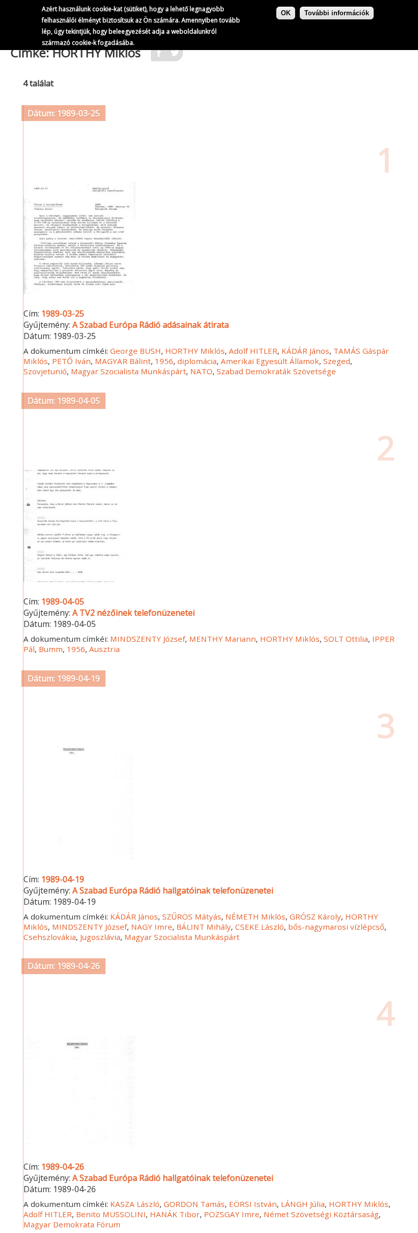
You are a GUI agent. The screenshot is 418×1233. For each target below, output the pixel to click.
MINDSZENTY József (147, 639)
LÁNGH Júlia (303, 1204)
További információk (336, 13)
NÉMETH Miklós (255, 916)
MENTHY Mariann (222, 639)
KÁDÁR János (305, 351)
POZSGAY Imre (231, 1214)
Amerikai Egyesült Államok (270, 361)
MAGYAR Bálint (123, 361)
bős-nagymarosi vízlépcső (336, 927)
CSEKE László (259, 927)
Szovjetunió (45, 371)
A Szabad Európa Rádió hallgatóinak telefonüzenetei (172, 890)
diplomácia (197, 361)
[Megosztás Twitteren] (175, 55)
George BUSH (135, 351)
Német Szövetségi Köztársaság (321, 1214)
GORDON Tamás (194, 1204)
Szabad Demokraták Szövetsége (276, 371)
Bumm (51, 649)
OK (286, 13)
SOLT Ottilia (346, 639)
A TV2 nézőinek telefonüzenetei (133, 612)
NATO (201, 371)
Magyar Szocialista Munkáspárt (128, 371)
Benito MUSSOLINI (111, 1214)
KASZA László (135, 1204)
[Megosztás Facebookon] (159, 55)
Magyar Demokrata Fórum (71, 1224)
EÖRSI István (253, 1204)
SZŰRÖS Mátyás (191, 916)
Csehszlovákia (49, 937)
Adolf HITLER (253, 351)
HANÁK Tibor (175, 1214)
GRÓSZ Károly (315, 916)
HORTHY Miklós (195, 351)
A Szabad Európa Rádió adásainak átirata (150, 324)
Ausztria (104, 649)
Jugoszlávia (100, 937)
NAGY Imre (151, 927)
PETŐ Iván (71, 361)
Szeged (336, 361)
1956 (164, 361)
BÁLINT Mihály (203, 927)
